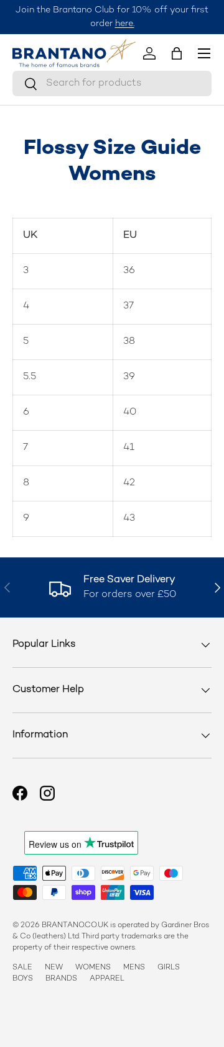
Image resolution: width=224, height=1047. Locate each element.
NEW (54, 968)
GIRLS (168, 968)
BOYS (22, 979)
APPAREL (107, 979)
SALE (22, 968)
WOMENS (93, 968)
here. (124, 24)
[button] (176, 53)
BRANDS (61, 979)
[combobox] (112, 83)
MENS (134, 968)
